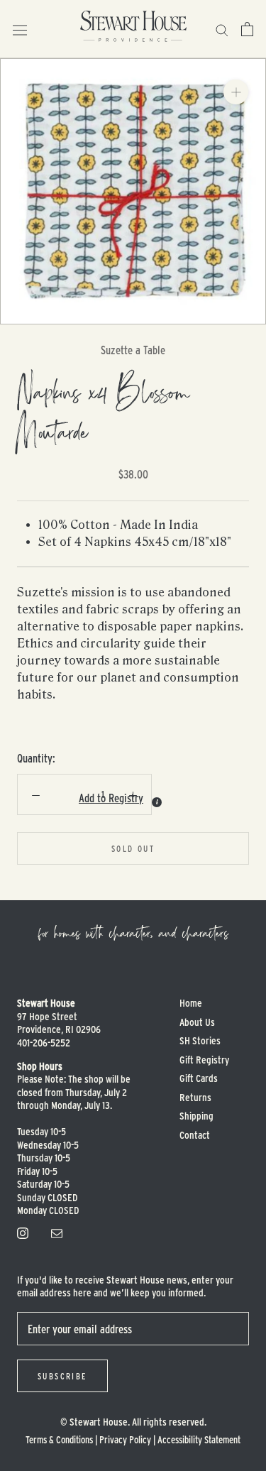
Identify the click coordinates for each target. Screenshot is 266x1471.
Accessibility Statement (198, 1439)
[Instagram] (22, 1232)
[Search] (222, 29)
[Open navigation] (20, 29)
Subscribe (62, 1376)
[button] (72, 798)
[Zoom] (235, 92)
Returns (195, 1097)
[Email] (56, 1232)
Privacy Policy (125, 1439)
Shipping (196, 1115)
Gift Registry (204, 1059)
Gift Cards (198, 1078)
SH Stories (200, 1040)
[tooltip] (157, 802)
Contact (194, 1135)
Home (190, 1003)
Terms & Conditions (59, 1439)
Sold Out (133, 848)
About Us (197, 1022)
